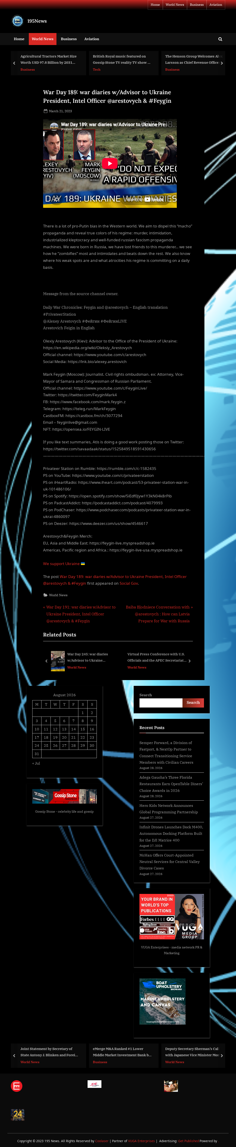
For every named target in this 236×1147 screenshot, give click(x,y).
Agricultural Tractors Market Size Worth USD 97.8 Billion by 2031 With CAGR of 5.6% (38, 60)
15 (82, 728)
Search (145, 694)
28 (73, 745)
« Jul (36, 763)
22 (82, 737)
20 (64, 737)
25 (46, 745)
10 (37, 728)
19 (55, 737)
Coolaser (102, 1141)
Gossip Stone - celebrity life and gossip (64, 811)
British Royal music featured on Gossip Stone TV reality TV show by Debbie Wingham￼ (111, 60)
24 (37, 745)
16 (92, 728)
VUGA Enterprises (155, 947)
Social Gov (129, 583)
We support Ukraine (62, 563)
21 (73, 737)
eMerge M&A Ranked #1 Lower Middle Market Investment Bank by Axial (111, 1052)
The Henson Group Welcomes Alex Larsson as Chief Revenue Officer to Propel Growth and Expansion (183, 60)
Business (197, 5)
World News (175, 5)
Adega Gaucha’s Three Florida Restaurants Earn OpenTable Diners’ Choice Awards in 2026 (171, 784)
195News (37, 21)
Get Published (188, 1141)
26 (55, 745)
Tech (86, 69)
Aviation (215, 5)
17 (37, 737)
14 (73, 728)
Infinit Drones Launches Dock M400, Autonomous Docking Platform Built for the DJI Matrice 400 (171, 833)
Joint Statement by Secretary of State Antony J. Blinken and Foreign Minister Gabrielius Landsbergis (39, 1052)
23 (92, 737)
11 (46, 728)
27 (64, 745)
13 (64, 728)
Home (155, 5)
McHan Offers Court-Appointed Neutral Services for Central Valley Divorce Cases (169, 862)
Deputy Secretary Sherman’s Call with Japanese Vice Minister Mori (182, 1051)
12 (55, 728)
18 (46, 737)
